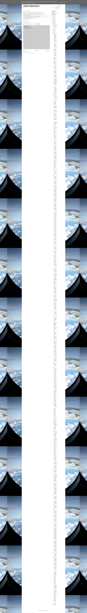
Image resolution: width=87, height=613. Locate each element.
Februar (55, 604)
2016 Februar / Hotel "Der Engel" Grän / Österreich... (55, 84)
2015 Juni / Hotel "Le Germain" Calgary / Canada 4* (55, 231)
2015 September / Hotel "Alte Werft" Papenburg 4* (55, 166)
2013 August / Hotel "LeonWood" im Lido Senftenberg (55, 564)
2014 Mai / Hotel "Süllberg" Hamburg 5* (55, 436)
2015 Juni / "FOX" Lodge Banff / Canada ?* (55, 227)
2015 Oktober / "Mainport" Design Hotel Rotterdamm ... (55, 152)
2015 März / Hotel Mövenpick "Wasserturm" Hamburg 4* (55, 283)
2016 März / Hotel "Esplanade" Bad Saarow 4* (55, 50)
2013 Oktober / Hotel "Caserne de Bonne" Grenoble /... (55, 538)
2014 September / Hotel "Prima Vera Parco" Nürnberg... (55, 374)
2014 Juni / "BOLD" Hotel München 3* (54, 428)
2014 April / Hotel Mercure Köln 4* (54, 452)
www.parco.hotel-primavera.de (27, 22)
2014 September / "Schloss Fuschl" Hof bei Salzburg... (55, 369)
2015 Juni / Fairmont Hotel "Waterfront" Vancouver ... (55, 209)
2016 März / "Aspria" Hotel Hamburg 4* (54, 59)
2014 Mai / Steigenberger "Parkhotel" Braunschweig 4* (55, 443)
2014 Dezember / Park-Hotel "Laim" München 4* (55, 328)
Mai (54, 32)
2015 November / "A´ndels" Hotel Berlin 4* (55, 128)
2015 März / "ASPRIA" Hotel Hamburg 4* (55, 292)
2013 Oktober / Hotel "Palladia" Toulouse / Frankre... (55, 530)
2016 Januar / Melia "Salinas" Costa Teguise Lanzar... (55, 103)
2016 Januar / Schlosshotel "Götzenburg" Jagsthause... (55, 97)
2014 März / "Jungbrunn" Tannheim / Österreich (55, 463)
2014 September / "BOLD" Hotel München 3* (55, 364)
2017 (53, 21)
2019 (53, 19)
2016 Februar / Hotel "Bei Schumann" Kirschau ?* (55, 80)
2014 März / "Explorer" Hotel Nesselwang (55, 467)
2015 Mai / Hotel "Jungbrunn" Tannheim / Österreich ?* (55, 243)
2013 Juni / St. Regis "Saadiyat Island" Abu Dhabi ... (55, 591)
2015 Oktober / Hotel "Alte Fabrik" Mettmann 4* (55, 143)
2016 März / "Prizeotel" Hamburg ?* (55, 68)
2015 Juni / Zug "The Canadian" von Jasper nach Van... (55, 214)
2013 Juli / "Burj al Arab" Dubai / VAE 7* (54, 578)
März (54, 603)
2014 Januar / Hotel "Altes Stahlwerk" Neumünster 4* (55, 485)
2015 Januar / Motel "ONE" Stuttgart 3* (55, 304)
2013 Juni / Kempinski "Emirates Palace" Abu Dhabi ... (55, 587)
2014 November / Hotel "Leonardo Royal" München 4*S (55, 342)
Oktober (55, 26)
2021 (53, 17)
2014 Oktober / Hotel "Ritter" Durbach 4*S (55, 347)
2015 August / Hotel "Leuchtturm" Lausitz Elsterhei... (55, 187)
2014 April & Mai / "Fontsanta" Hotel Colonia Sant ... (55, 448)
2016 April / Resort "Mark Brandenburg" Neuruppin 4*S (55, 45)
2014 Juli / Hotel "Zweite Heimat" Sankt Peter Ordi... (54, 410)
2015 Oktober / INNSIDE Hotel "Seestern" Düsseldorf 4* (55, 158)
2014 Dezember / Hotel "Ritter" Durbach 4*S (55, 333)
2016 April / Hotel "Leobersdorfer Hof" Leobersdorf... (55, 40)
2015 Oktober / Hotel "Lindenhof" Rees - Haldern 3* (55, 162)
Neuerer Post (25, 50)
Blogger (47, 610)
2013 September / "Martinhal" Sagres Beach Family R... (55, 554)
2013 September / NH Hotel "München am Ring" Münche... (55, 559)
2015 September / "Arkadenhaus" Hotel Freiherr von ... (55, 172)
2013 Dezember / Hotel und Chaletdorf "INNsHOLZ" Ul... (55, 497)
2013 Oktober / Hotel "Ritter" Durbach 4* (55, 550)
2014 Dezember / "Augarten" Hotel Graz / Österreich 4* (55, 313)
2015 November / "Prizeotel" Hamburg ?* (55, 119)
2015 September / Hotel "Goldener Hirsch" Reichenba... (55, 177)
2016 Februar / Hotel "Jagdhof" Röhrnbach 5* (55, 76)
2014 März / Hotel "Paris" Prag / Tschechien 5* (55, 459)
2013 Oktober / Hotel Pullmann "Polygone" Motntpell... (55, 534)
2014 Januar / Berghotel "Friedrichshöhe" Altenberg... (55, 489)
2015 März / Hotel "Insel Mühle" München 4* (55, 296)
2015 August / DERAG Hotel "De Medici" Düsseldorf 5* (55, 191)
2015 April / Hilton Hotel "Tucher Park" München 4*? (55, 253)
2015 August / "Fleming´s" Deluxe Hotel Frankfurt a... (55, 183)
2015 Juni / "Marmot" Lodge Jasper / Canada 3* (55, 218)
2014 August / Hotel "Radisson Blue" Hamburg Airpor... (55, 392)
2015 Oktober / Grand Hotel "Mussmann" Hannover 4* (55, 137)
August (55, 29)
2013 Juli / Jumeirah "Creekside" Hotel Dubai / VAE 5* (55, 574)
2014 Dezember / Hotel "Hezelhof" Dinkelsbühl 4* (55, 338)
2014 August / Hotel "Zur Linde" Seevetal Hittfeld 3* (55, 383)
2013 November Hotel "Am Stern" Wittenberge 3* (55, 516)
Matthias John (55, 13)
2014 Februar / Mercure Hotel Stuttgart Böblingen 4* (55, 480)
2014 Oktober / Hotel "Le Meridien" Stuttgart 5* (55, 351)
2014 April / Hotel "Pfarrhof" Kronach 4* (55, 455)
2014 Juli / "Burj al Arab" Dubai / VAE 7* (54, 401)
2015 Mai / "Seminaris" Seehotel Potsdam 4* (55, 248)
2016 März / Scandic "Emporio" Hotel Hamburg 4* (55, 55)
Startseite (36, 50)
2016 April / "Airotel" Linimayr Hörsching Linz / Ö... (55, 36)
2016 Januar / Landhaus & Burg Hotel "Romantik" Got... (55, 93)
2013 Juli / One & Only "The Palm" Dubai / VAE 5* (55, 582)
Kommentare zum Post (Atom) (30, 52)
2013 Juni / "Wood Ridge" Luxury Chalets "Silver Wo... (54, 600)
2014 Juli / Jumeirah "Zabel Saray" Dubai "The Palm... (55, 397)
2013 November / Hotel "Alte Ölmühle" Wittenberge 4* (55, 502)
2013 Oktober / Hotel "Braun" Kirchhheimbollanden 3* (55, 525)
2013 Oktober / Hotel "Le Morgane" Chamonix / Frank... (55, 542)
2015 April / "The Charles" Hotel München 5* (54, 257)
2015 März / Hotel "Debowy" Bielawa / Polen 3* (55, 288)
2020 (53, 18)
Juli (54, 30)
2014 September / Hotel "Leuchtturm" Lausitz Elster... (55, 360)
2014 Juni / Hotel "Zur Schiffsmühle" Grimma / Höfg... (55, 424)
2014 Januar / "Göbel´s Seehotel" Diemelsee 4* (55, 493)
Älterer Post (48, 50)
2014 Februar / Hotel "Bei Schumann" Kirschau (55, 476)
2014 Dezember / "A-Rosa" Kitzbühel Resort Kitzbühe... (55, 324)
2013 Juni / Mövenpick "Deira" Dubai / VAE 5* (55, 595)
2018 (53, 20)
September (55, 27)
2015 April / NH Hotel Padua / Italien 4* (54, 261)
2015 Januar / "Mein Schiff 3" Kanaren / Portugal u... (55, 308)
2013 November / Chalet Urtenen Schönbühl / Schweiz (55, 511)
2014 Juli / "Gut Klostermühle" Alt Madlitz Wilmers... (55, 420)
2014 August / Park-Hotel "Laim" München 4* (55, 387)
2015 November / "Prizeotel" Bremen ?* (55, 110)
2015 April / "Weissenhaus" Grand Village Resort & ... (55, 275)
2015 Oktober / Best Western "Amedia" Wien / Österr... (55, 148)
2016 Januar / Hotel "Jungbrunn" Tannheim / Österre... (55, 88)
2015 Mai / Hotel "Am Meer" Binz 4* (55, 239)
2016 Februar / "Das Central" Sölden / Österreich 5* (55, 72)
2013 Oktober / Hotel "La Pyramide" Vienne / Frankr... (55, 546)
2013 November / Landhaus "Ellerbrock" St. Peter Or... (55, 507)
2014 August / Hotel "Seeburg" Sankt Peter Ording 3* (55, 379)
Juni (54, 31)
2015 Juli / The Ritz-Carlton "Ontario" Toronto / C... (54, 201)
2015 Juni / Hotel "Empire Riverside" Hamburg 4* (55, 235)
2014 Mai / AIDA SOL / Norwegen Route (55, 439)
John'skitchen (31, 6)
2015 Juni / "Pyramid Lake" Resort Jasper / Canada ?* (55, 223)
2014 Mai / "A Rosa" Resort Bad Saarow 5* (55, 432)
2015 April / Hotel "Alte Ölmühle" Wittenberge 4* (55, 279)
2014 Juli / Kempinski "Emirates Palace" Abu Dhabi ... (55, 405)
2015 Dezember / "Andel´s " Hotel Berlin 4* (55, 107)
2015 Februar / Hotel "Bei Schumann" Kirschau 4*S (55, 300)
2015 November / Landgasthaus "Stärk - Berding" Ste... (55, 123)
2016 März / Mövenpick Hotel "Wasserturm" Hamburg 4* (55, 63)
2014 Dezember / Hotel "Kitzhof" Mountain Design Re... (55, 318)
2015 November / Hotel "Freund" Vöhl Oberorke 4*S (55, 132)
